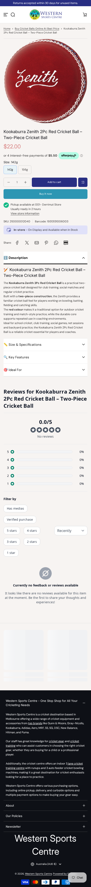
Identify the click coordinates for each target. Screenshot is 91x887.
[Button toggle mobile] (6, 14)
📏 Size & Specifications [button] (23, 344)
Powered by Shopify (64, 873)
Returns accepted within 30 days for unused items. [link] (45, 3)
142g (10, 169)
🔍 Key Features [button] (16, 357)
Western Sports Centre (38, 873)
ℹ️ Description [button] (16, 258)
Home (7, 28)
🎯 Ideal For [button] (13, 370)
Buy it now (45, 194)
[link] (17, 243)
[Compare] (82, 182)
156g (25, 169)
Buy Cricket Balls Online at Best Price (37, 28)
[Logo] (45, 14)
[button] (13, 15)
